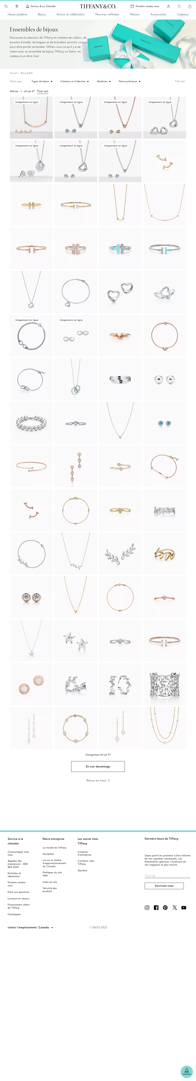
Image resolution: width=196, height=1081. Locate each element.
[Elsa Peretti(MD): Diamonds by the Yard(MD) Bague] (120, 641)
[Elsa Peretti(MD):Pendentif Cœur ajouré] (31, 292)
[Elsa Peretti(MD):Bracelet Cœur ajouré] (75, 292)
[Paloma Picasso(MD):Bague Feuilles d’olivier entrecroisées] (75, 684)
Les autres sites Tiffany (88, 841)
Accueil (13, 73)
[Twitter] (175, 907)
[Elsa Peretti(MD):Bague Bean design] (120, 336)
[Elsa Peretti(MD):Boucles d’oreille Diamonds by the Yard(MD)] (31, 597)
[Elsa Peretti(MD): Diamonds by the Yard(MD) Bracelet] (120, 597)
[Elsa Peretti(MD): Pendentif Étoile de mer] (31, 641)
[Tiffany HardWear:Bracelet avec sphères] (31, 423)
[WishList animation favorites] (179, 6)
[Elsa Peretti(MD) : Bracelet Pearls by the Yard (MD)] (75, 728)
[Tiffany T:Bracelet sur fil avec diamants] (31, 248)
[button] (6, 6)
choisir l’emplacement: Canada (29, 927)
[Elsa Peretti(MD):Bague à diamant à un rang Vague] (164, 597)
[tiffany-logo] (98, 6)
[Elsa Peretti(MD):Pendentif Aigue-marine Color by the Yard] (120, 423)
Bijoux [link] (42, 14)
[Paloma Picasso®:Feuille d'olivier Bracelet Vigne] (31, 553)
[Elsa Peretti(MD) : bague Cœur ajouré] (164, 292)
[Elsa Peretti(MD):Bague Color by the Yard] (75, 423)
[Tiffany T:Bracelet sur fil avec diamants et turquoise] (164, 248)
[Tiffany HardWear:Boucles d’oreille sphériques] (164, 379)
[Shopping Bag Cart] (189, 6)
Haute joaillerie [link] (17, 14)
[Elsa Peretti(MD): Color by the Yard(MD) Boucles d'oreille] (164, 423)
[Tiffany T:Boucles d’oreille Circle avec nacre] (31, 684)
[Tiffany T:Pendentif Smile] (120, 205)
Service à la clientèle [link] (43, 6)
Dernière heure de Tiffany (161, 838)
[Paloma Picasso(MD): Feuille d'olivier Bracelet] (164, 684)
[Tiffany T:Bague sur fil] (31, 205)
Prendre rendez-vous (147, 6)
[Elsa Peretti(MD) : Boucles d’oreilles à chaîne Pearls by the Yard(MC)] (31, 728)
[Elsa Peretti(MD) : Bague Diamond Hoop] (120, 466)
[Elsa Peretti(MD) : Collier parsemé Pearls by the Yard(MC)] (164, 728)
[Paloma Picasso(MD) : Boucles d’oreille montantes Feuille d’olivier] (120, 553)
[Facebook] (157, 907)
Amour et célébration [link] (70, 14)
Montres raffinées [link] (107, 14)
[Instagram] (148, 907)
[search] (6, 6)
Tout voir (42, 91)
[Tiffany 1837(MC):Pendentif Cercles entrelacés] (75, 379)
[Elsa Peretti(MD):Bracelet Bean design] (164, 336)
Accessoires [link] (158, 14)
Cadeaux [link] (183, 14)
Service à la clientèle (15, 841)
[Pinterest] (166, 907)
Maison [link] (135, 14)
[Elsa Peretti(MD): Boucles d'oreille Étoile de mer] (75, 641)
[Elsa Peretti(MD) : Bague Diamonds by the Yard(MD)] (120, 510)
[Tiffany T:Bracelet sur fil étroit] (75, 205)
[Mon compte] (168, 6)
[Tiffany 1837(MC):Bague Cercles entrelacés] (120, 379)
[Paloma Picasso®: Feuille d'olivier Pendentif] (75, 553)
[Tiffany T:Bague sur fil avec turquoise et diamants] (120, 248)
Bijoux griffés (27, 73)
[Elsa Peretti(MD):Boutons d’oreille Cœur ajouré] (120, 292)
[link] (16, 6)
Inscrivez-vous (164, 885)
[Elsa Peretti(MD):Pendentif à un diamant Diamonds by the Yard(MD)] (75, 597)
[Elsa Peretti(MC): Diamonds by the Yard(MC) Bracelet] (75, 510)
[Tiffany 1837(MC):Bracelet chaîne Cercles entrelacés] (31, 379)
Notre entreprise (53, 839)
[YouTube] (184, 907)
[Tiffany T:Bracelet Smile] (164, 466)
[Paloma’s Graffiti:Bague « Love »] (164, 553)
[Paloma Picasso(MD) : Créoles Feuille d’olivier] (120, 684)
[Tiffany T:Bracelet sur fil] (164, 641)
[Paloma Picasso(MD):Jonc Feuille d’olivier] (164, 510)
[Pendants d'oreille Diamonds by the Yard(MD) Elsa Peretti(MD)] (75, 466)
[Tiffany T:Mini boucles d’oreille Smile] (164, 161)
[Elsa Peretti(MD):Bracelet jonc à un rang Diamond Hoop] (31, 466)
